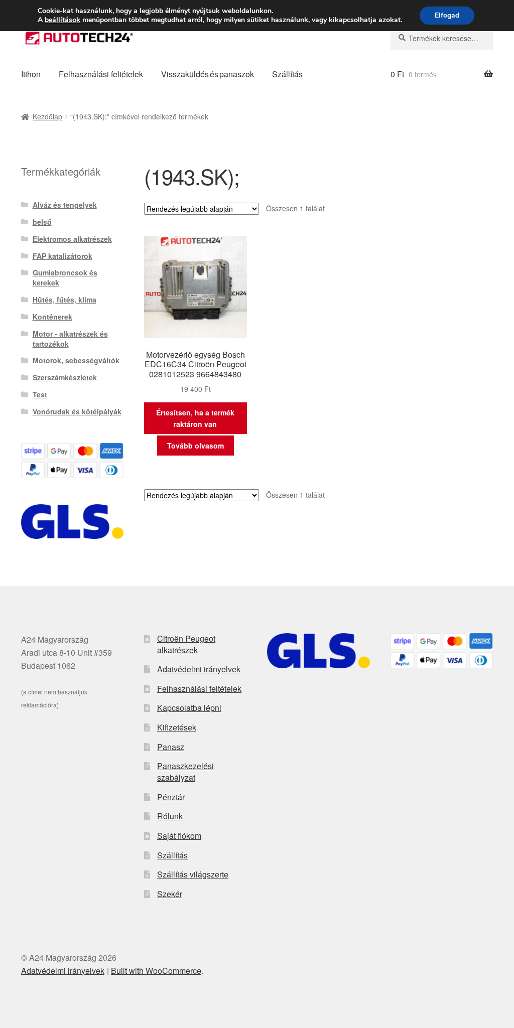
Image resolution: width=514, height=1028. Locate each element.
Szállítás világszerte (192, 874)
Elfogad (447, 15)
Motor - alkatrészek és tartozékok (70, 339)
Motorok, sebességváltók (76, 360)
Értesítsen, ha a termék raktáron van (195, 418)
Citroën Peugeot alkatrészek (186, 644)
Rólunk (170, 816)
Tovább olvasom (195, 445)
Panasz (170, 747)
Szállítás (287, 74)
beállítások (62, 20)
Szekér (169, 894)
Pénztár (171, 797)
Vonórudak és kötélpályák (77, 411)
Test (40, 394)
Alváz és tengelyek (65, 205)
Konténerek (52, 317)
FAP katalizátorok (62, 256)
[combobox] (442, 38)
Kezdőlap (47, 116)
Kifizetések (176, 727)
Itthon (31, 74)
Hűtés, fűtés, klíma (64, 300)
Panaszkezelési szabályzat (185, 771)
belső (42, 222)
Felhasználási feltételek (101, 74)
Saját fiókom (179, 835)
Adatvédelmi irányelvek (198, 669)
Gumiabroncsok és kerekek (65, 277)
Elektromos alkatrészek (72, 239)
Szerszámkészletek (65, 377)
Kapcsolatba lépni (189, 707)
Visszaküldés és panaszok (207, 74)
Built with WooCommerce (156, 970)
